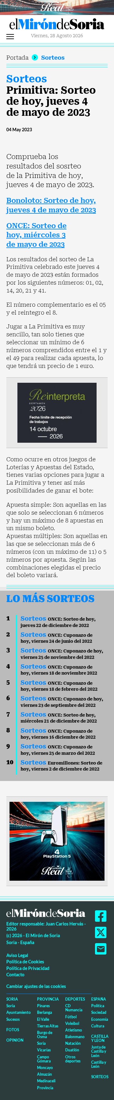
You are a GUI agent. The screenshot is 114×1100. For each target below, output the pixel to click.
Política (97, 1005)
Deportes (75, 999)
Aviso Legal (17, 955)
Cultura (97, 1026)
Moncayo (45, 1067)
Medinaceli (46, 1081)
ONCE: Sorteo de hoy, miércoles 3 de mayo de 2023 (36, 235)
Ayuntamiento (18, 1012)
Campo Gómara (44, 1059)
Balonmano (75, 1036)
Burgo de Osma (44, 1034)
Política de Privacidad (27, 968)
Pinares (43, 1005)
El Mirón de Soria (57, 25)
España (98, 999)
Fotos (12, 1029)
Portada (17, 57)
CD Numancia (73, 1007)
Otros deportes (72, 1059)
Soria (12, 999)
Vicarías (44, 1050)
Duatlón (72, 1050)
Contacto (15, 974)
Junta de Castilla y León (98, 1051)
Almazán (44, 1074)
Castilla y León (100, 1038)
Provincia (48, 999)
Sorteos (53, 57)
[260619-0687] (57, 412)
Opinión (14, 1040)
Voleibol (72, 1023)
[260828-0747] (57, 6)
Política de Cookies (25, 961)
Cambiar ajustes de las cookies (36, 986)
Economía (99, 1019)
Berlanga (44, 1012)
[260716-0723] (57, 840)
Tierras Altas (47, 1026)
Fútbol (71, 1016)
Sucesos (13, 1019)
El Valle (43, 1019)
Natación (73, 1043)
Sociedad (98, 1012)
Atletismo (73, 1030)
